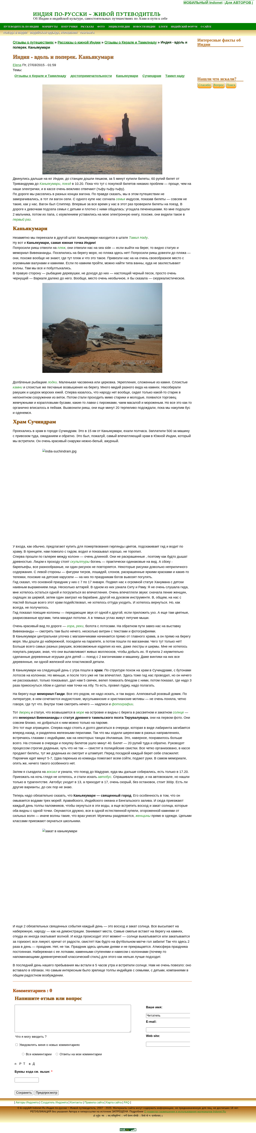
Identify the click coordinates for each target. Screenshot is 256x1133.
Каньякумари (127, 76)
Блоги (163, 26)
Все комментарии (38, 1054)
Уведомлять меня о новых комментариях (49, 1045)
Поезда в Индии (15, 32)
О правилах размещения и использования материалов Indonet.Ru (185, 1111)
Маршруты (50, 26)
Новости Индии (144, 26)
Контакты (76, 1102)
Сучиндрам (151, 76)
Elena (17, 65)
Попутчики (69, 26)
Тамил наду (175, 76)
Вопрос (219, 85)
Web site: (153, 1036)
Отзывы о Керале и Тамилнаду (130, 42)
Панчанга (87, 32)
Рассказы (87, 26)
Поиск (231, 85)
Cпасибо (204, 85)
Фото (101, 26)
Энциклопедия (119, 26)
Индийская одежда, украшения (53, 32)
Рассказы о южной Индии (79, 42)
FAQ (126, 1102)
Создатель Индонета (54, 1102)
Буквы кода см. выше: (33, 1071)
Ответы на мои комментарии (80, 1054)
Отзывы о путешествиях (33, 42)
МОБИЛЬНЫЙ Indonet (202, 2)
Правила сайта (94, 1102)
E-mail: (151, 1021)
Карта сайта (114, 1102)
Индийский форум (184, 26)
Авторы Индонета (27, 1102)
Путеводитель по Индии (21, 26)
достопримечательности (91, 76)
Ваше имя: (154, 1007)
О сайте (206, 26)
